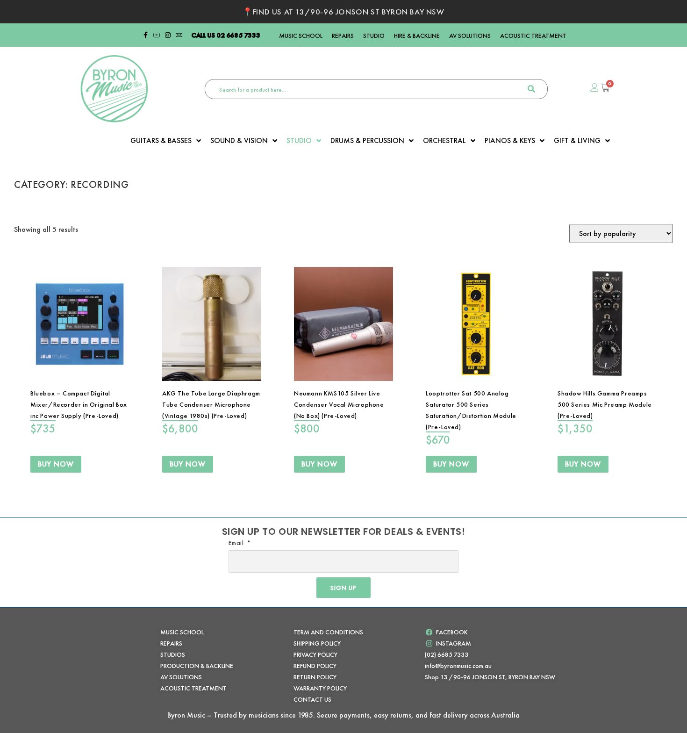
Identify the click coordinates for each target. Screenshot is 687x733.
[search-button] (531, 89)
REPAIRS (343, 35)
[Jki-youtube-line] (156, 35)
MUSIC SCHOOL (300, 35)
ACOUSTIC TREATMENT (533, 35)
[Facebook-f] (145, 35)
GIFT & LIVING (577, 140)
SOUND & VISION (239, 140)
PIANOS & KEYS (510, 140)
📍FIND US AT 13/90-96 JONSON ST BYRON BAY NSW (343, 12)
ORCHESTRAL (444, 140)
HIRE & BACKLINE (417, 35)
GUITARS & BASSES (161, 140)
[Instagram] (168, 35)
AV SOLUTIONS (470, 35)
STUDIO (374, 35)
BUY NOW (56, 464)
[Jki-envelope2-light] (179, 35)
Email (237, 543)
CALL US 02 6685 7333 (226, 35)
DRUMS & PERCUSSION (367, 140)
